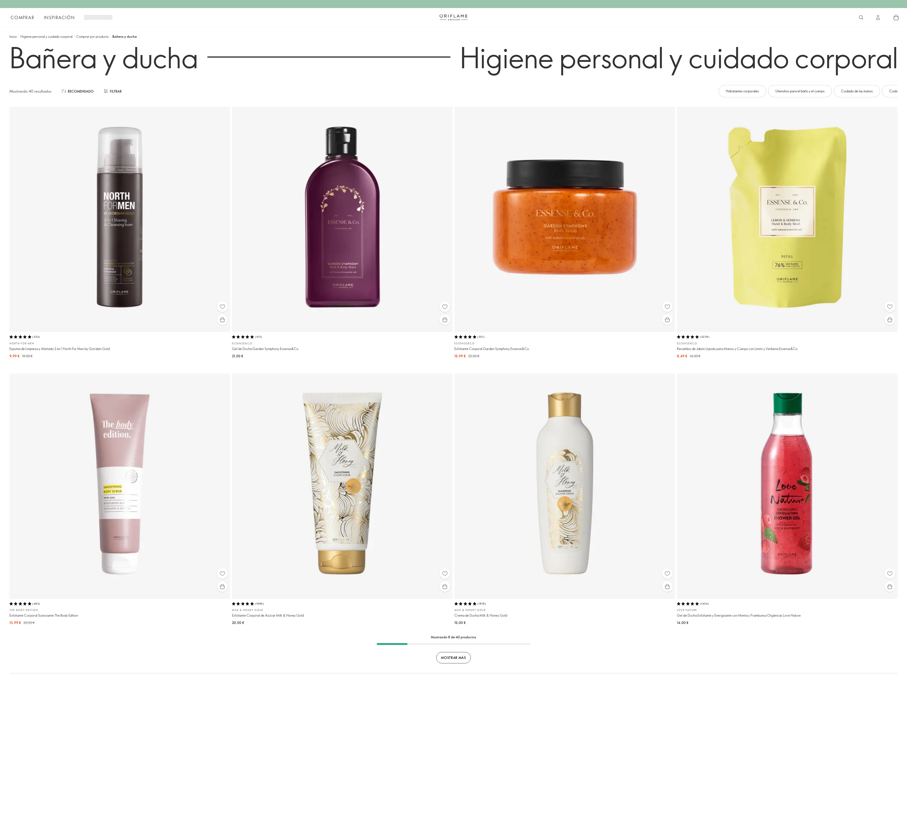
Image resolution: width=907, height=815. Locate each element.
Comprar (22, 17)
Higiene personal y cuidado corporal (47, 36)
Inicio (13, 36)
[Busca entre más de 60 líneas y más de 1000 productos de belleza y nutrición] (861, 17)
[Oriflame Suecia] (453, 17)
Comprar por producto (92, 36)
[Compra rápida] (222, 319)
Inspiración (59, 17)
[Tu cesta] (896, 17)
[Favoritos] (222, 306)
